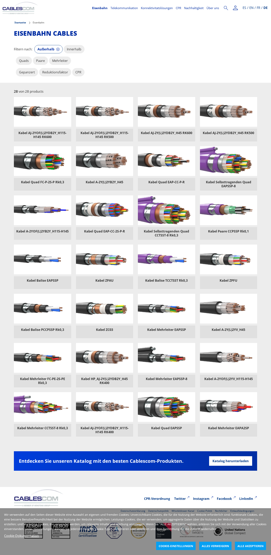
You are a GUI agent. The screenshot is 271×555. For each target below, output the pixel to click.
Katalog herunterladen (230, 461)
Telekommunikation (124, 8)
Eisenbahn (100, 8)
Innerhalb (74, 49)
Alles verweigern (215, 546)
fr (258, 8)
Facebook (224, 498)
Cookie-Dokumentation (21, 536)
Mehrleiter (60, 61)
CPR (178, 8)
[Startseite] (45, 8)
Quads (24, 61)
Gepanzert (27, 72)
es (244, 8)
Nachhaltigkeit (194, 8)
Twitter (180, 498)
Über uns (213, 8)
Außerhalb (45, 49)
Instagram (201, 498)
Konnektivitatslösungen (157, 8)
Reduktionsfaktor (55, 72)
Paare (40, 61)
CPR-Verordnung (157, 498)
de (265, 8)
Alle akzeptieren (250, 546)
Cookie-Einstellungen (176, 546)
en (251, 8)
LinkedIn (246, 498)
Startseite (20, 22)
